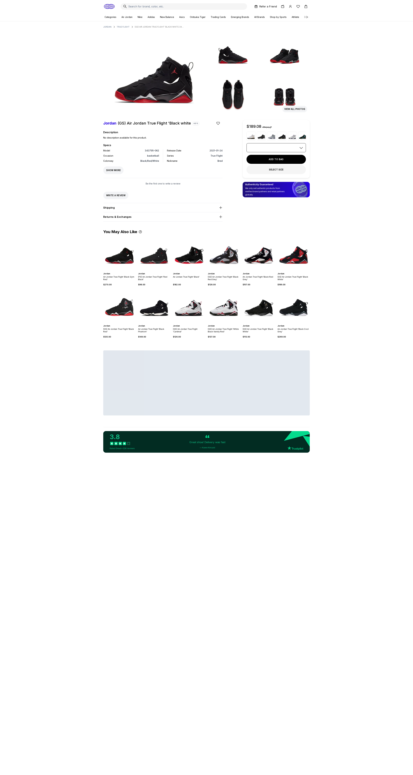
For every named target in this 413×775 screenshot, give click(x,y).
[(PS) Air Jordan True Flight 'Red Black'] (154, 253)
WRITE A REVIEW (116, 195)
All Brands (259, 17)
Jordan (107, 27)
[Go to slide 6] (122, 270)
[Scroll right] (306, 17)
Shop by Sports (278, 17)
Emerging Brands (240, 17)
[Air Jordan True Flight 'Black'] (189, 253)
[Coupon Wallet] (283, 6)
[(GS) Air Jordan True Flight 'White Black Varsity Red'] (224, 305)
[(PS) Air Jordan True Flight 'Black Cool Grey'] (261, 136)
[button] (140, 232)
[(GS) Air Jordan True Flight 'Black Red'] (119, 305)
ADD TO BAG (276, 159)
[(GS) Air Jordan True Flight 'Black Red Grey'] (224, 253)
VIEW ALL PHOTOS (294, 109)
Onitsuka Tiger (198, 17)
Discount (308, 17)
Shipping (109, 207)
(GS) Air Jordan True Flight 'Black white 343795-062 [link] (160, 27)
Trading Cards (218, 17)
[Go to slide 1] (186, 270)
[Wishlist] (298, 6)
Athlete (295, 17)
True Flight (123, 27)
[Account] (290, 6)
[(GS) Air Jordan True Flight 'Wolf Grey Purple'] (271, 136)
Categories (110, 17)
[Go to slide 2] (117, 270)
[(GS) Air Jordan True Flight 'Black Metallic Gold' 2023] (282, 136)
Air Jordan (126, 17)
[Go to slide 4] (190, 270)
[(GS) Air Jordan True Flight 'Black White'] (293, 253)
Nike (140, 17)
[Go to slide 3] (118, 270)
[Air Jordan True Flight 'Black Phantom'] (154, 305)
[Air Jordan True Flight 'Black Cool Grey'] (293, 305)
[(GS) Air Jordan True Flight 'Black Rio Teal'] (302, 136)
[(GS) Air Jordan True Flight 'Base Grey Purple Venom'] (292, 136)
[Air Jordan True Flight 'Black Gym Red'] (119, 253)
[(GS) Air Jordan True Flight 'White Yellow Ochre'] (251, 136)
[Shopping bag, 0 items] (306, 6)
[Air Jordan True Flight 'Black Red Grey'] (259, 253)
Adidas (151, 17)
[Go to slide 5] (121, 270)
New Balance (167, 17)
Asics (182, 17)
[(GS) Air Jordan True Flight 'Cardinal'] (189, 305)
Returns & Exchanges (117, 216)
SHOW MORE (113, 170)
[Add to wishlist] (218, 123)
